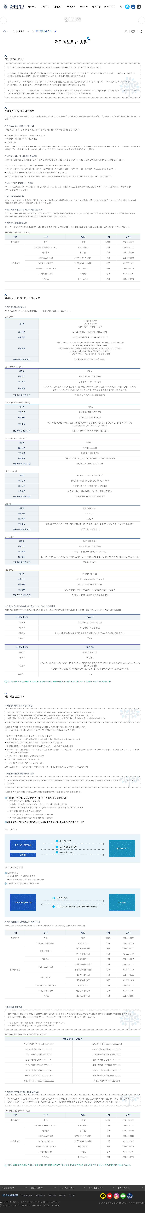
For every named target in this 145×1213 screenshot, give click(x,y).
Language (122, 7)
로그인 (127, 7)
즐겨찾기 (133, 31)
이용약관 (62, 1195)
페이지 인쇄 (140, 31)
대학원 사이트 (37, 1187)
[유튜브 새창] (109, 1194)
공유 (126, 31)
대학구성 (45, 6)
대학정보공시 (40, 1195)
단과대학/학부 (8, 1187)
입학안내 (58, 6)
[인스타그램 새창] (116, 1194)
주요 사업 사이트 (96, 1187)
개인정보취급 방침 (43, 30)
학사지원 (84, 6)
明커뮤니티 (109, 6)
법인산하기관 (123, 1187)
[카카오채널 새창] (103, 1194)
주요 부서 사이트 (67, 1187)
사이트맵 (133, 7)
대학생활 (96, 6)
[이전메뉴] (3, 20)
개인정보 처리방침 (10, 1195)
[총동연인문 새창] (130, 1194)
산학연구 (71, 6)
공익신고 (72, 1195)
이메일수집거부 (26, 1195)
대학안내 (32, 6)
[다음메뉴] (141, 20)
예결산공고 (52, 1195)
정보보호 (20, 30)
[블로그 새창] (123, 1194)
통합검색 (139, 7)
